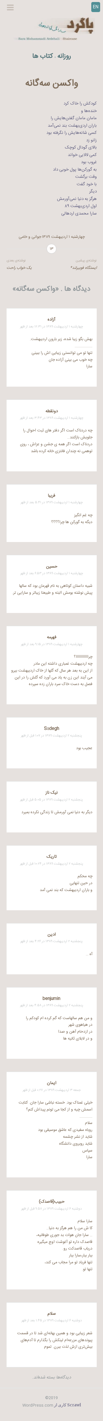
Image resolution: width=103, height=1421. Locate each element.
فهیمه (51, 637)
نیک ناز (51, 792)
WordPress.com (37, 1405)
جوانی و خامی (30, 237)
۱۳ (52, 249)
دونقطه (51, 411)
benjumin (51, 998)
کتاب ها (42, 56)
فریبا (51, 495)
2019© (51, 1398)
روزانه (64, 56)
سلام (51, 1313)
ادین (51, 934)
